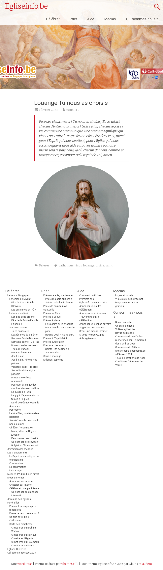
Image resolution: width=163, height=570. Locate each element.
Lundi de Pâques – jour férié (26, 402)
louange (88, 265)
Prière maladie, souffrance (58, 295)
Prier (73, 19)
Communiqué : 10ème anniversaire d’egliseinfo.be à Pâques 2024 (130, 351)
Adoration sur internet (21, 481)
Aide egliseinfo (87, 338)
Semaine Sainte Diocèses (25, 338)
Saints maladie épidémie (59, 302)
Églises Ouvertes (16, 549)
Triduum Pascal (20, 349)
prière (100, 265)
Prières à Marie (51, 320)
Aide (90, 19)
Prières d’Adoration (53, 341)
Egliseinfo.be (26, 6)
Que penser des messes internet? (25, 494)
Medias (110, 19)
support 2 (73, 110)
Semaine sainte (18, 327)
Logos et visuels (124, 295)
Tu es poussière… (21, 331)
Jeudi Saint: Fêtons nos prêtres (24, 361)
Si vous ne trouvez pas (91, 334)
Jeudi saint (17, 356)
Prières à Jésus (52, 316)
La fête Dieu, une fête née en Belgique (25, 415)
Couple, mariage (52, 356)
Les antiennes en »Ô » (23, 309)
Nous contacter (123, 322)
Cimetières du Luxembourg (26, 542)
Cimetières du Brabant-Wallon (24, 529)
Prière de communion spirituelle (55, 308)
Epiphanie (16, 324)
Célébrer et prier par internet (24, 488)
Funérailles (13, 502)
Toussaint (14, 434)
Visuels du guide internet (129, 299)
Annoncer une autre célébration (90, 308)
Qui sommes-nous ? (142, 19)
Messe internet (15, 477)
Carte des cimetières (21, 524)
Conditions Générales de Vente (129, 363)
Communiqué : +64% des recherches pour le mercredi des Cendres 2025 (131, 340)
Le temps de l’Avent (20, 299)
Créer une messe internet (93, 331)
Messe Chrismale (21, 352)
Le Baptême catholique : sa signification (24, 458)
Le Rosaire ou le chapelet (59, 324)
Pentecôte (15, 409)
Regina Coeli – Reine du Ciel (61, 334)
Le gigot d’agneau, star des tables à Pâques (26, 397)
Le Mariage (15, 470)
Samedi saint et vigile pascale (23, 372)
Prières (44, 265)
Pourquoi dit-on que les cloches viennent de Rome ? (27, 386)
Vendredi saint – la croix (24, 367)
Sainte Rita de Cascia (57, 349)
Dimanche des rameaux (24, 345)
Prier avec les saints (54, 345)
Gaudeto (146, 564)
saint (109, 265)
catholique (66, 265)
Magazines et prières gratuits (127, 304)
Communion (16, 463)
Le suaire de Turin (21, 392)
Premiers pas (86, 299)
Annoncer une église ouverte (95, 324)
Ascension (15, 406)
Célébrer (53, 19)
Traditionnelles (51, 352)
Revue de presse (124, 333)
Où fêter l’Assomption (21, 427)
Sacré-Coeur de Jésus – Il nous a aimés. (23, 422)
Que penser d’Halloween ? (25, 442)
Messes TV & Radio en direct (23, 474)
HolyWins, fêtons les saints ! (27, 445)
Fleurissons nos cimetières (26, 438)
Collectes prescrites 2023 (21, 552)
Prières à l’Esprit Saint (55, 338)
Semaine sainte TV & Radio (26, 341)
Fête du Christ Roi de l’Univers (22, 304)
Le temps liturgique (17, 295)
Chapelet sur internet (20, 484)
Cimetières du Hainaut (23, 534)
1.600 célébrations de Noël (130, 358)
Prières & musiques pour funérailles (22, 508)
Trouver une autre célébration (89, 318)
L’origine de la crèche (23, 316)
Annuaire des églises (19, 499)
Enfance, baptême (53, 359)
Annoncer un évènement (93, 313)
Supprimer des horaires (92, 327)
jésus (78, 265)
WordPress (24, 564)
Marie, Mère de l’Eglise (23, 431)
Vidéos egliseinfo (125, 329)
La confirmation (17, 467)
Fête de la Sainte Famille (24, 320)
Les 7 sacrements (17, 452)
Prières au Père (51, 313)
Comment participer (90, 295)
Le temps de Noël (18, 313)
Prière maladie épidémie (58, 299)
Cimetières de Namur (23, 545)
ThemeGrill (69, 564)
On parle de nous (124, 325)
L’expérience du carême (24, 334)
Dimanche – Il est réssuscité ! (21, 379)
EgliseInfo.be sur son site (93, 302)
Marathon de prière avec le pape (60, 329)
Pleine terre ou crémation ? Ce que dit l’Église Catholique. (24, 517)
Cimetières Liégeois (22, 538)
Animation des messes (20, 449)
